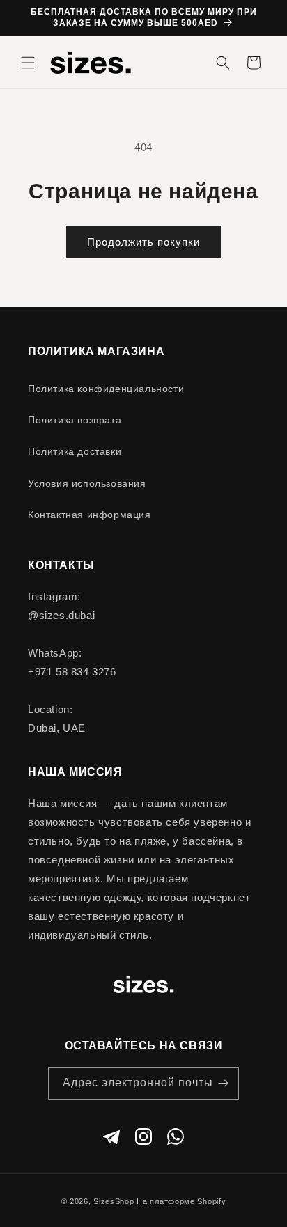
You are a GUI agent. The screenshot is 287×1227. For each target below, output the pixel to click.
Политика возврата (74, 419)
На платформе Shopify (181, 1201)
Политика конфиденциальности (106, 388)
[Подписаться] (223, 1083)
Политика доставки (74, 451)
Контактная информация (89, 514)
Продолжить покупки (143, 242)
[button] (28, 62)
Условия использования (87, 483)
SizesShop (113, 1201)
